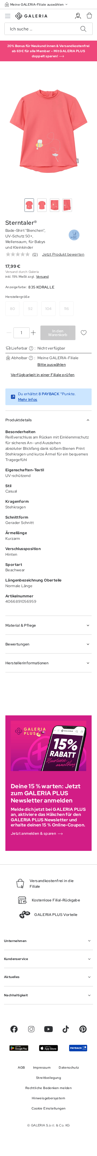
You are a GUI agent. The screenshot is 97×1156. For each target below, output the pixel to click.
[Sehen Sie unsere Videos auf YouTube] (48, 1029)
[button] (36, 4)
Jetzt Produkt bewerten (63, 254)
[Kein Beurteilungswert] (19, 254)
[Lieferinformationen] (31, 348)
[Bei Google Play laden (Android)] (18, 1048)
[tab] (48, 131)
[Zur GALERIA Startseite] (31, 16)
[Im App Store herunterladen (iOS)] (48, 1048)
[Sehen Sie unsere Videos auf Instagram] (31, 1029)
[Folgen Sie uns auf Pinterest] (83, 1029)
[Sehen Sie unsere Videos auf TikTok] (65, 1029)
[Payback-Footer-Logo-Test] (78, 1048)
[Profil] (78, 16)
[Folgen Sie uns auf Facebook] (14, 1029)
